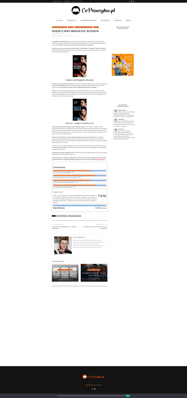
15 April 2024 (123, 126)
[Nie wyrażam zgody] (185, 396)
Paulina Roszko (65, 278)
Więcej (128, 20)
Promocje (118, 20)
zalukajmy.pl (121, 119)
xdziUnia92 (121, 129)
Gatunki (59, 20)
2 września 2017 (93, 279)
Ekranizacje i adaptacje (59, 27)
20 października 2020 (64, 279)
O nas (80, 1)
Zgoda (127, 395)
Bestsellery (105, 20)
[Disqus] (79, 307)
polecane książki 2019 (61, 215)
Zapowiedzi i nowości (89, 20)
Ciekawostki (71, 20)
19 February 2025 (129, 116)
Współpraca (67, 1)
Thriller (96, 27)
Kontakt (75, 1)
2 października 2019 (70, 35)
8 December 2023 (124, 139)
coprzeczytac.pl (57, 1)
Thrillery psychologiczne (74, 215)
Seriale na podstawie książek (83, 27)
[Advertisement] (122, 90)
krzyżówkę (130, 112)
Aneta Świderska (58, 35)
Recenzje (70, 27)
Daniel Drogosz (122, 110)
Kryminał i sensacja (93, 269)
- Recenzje (62, 33)
